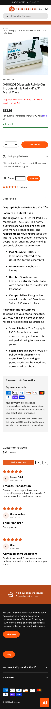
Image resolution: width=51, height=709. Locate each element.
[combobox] (25, 16)
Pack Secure (14, 702)
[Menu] (4, 9)
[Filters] (38, 462)
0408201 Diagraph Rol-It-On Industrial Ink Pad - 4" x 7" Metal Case (24, 32)
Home (5, 28)
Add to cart (34, 144)
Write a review (18, 462)
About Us (11, 634)
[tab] (9, 199)
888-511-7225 (18, 2)
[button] (46, 9)
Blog (9, 654)
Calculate (33, 178)
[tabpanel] (25, 287)
